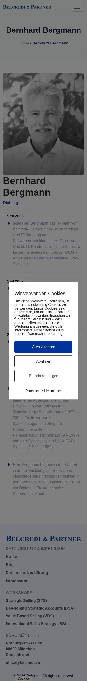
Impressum (54, 390)
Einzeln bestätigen (43, 376)
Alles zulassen (43, 347)
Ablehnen (43, 361)
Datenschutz (34, 390)
